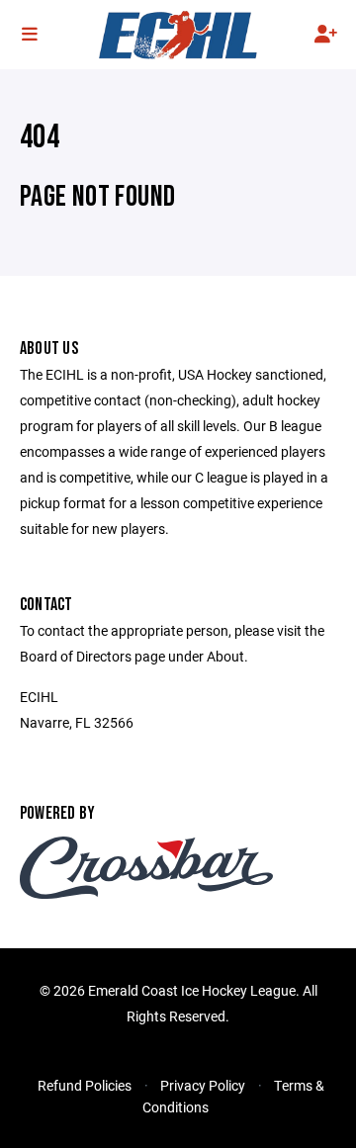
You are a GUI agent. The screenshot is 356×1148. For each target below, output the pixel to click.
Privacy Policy (202, 1085)
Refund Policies (85, 1085)
